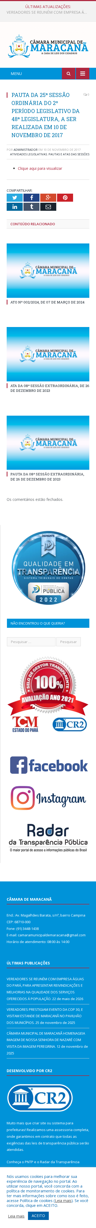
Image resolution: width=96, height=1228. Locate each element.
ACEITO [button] (38, 1215)
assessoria (63, 1129)
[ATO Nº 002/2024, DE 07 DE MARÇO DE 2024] (48, 270)
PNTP (29, 1161)
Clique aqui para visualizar (40, 168)
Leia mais (63, 1200)
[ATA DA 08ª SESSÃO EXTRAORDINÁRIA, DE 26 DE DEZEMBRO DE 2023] (48, 354)
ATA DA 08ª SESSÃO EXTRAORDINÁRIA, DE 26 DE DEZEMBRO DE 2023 (49, 388)
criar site (39, 1123)
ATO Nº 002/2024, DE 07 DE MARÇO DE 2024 (47, 302)
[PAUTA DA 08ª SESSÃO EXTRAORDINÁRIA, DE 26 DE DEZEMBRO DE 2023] (48, 443)
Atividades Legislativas (28, 154)
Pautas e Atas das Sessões (69, 154)
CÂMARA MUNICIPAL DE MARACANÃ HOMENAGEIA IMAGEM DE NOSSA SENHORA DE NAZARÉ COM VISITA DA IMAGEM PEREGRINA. (46, 1040)
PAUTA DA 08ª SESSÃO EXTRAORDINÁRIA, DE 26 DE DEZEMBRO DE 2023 (47, 476)
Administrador (26, 150)
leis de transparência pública (55, 1143)
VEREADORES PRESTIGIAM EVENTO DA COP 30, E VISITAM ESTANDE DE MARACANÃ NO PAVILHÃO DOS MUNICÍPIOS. (49, 12)
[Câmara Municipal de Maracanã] (48, 45)
